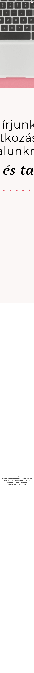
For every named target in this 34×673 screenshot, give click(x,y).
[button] (31, 2)
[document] (17, 336)
